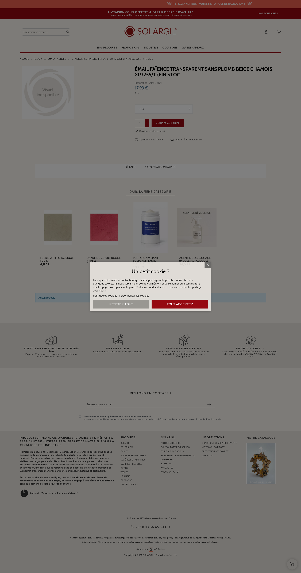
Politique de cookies (105, 295)
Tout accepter (180, 304)
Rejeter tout (121, 304)
